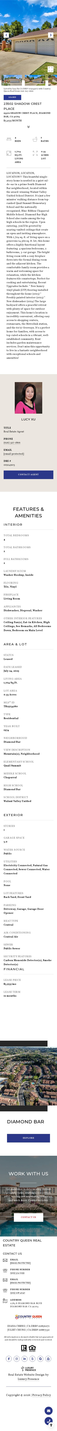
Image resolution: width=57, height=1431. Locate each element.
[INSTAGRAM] (17, 1359)
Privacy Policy (41, 1395)
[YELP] (32, 1359)
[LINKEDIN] (24, 1359)
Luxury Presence (28, 1379)
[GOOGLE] (40, 1359)
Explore (28, 1138)
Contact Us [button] (28, 1217)
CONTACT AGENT (28, 474)
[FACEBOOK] (9, 1359)
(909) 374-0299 (17, 1273)
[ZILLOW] (48, 1359)
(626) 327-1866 (12, 442)
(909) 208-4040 (17, 1293)
